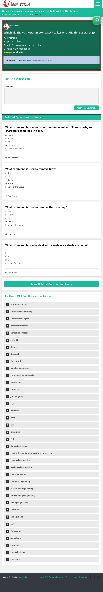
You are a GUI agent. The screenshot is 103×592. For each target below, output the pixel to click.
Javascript (14, 432)
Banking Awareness (19, 368)
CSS (11, 425)
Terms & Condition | (57, 577)
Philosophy (15, 531)
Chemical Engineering (19, 481)
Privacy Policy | (71, 577)
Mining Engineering (18, 502)
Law (11, 524)
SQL (11, 403)
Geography (15, 354)
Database (14, 410)
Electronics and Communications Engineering (30, 453)
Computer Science (36, 60)
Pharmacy (14, 559)
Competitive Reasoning (20, 311)
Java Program (16, 396)
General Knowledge (18, 333)
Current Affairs (16, 361)
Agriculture (15, 538)
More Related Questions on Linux (51, 284)
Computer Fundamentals (21, 375)
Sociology (14, 545)
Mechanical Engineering (20, 467)
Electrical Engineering (19, 460)
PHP (11, 439)
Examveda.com (24, 577)
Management (16, 516)
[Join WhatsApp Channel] (97, 20)
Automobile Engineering (21, 488)
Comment (9, 86)
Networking (15, 382)
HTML (12, 417)
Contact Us (83, 577)
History (13, 347)
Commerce (15, 509)
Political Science (17, 552)
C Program (14, 389)
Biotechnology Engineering (22, 495)
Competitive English (19, 318)
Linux (49, 60)
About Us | (44, 577)
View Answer (13, 157)
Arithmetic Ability (18, 304)
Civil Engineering (17, 474)
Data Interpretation (19, 325)
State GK (13, 340)
